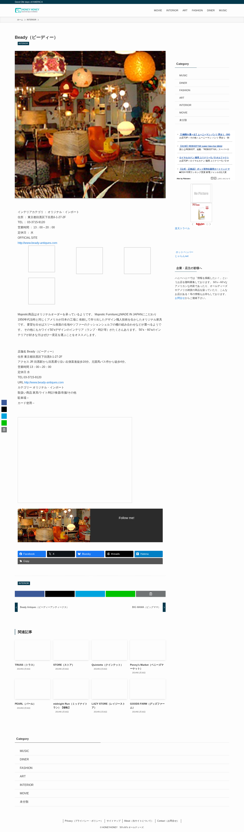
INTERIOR (23, 43)
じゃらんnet (181, 256)
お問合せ (180, 298)
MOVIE (183, 112)
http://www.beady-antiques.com (37, 242)
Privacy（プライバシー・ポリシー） (84, 820)
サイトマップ (114, 820)
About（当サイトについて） (138, 820)
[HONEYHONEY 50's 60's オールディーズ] (28, 10)
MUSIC (183, 75)
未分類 (183, 120)
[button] (29, 594)
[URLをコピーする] (151, 594)
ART (181, 97)
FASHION (184, 90)
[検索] (227, 2)
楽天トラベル (182, 228)
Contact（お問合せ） (168, 820)
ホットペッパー (184, 252)
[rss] (222, 2)
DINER (183, 82)
